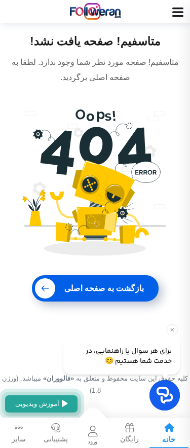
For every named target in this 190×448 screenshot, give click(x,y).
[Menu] (177, 12)
